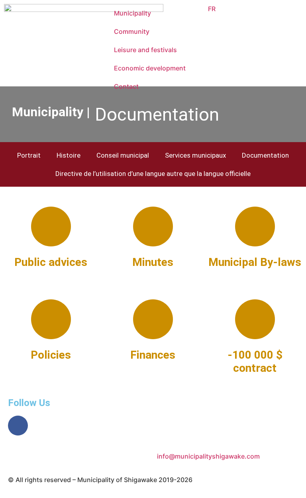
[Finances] (153, 319)
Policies (51, 354)
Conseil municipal (122, 155)
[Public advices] (51, 226)
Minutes (152, 262)
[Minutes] (153, 226)
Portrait (29, 155)
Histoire (68, 155)
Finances (152, 354)
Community (131, 31)
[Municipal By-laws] (255, 226)
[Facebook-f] (18, 426)
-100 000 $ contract (255, 361)
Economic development (150, 68)
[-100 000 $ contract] (255, 319)
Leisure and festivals (145, 50)
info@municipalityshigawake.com (208, 456)
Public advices (50, 262)
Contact (126, 86)
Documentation (265, 155)
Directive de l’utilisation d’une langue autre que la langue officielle (153, 174)
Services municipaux (195, 155)
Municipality (132, 13)
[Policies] (51, 319)
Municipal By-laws (254, 262)
